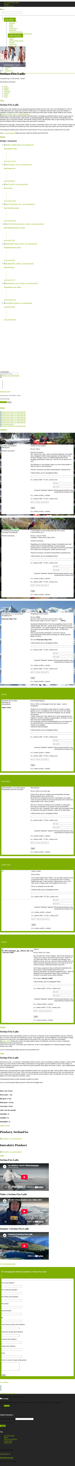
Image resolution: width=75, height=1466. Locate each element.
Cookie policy (8, 1441)
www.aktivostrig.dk (9, 133)
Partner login (8, 1442)
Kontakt (6, 4)
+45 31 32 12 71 (5, 1454)
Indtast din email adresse (7, 1419)
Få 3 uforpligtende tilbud (11, 2)
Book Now (3, 402)
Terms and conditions (10, 1439)
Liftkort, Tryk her (5, 1125)
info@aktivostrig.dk (6, 1458)
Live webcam (4, 1382)
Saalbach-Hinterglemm (16, 41)
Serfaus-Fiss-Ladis (5, 391)
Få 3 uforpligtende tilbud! (8, 1264)
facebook (7, 1406)
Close (9, 402)
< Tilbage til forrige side (7, 1393)
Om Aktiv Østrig (9, 1435)
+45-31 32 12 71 (9, 6)
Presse (6, 1437)
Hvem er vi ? (9, 71)
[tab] (5, 86)
